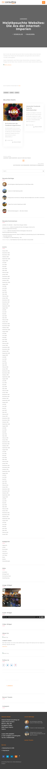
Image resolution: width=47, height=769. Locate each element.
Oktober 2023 (5, 256)
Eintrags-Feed (5, 574)
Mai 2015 (4, 455)
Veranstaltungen (6, 561)
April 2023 (4, 268)
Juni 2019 (4, 359)
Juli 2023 (4, 262)
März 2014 (4, 483)
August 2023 (5, 260)
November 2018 (5, 372)
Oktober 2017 (5, 398)
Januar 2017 (5, 416)
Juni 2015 (4, 453)
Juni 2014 (4, 477)
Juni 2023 (4, 264)
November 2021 (5, 302)
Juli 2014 (4, 475)
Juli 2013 (4, 498)
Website (16, 92)
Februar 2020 (5, 343)
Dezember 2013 (5, 489)
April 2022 (4, 292)
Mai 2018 (4, 384)
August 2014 (5, 473)
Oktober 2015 (5, 445)
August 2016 (5, 426)
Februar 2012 (5, 532)
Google (11, 92)
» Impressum (5, 750)
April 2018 (4, 386)
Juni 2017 (4, 406)
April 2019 (4, 363)
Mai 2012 (4, 526)
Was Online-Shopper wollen (20, 224)
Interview (4, 551)
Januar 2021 (5, 321)
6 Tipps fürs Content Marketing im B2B (17, 204)
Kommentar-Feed (6, 576)
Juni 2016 (4, 430)
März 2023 (4, 270)
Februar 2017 (5, 414)
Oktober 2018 (5, 374)
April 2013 (4, 504)
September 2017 (6, 400)
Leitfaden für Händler (7, 224)
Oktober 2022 (5, 280)
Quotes (4, 559)
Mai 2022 (4, 290)
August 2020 (5, 331)
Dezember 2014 (5, 465)
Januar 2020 (5, 345)
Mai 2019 (4, 361)
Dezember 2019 (5, 347)
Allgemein (4, 545)
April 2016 (4, 433)
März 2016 (4, 435)
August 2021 (5, 307)
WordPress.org (5, 578)
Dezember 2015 (5, 441)
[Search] (43, 171)
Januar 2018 (5, 392)
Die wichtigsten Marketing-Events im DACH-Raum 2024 (20, 184)
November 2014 (5, 467)
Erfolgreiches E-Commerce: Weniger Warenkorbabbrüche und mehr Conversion (26, 197)
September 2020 (6, 329)
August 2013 (5, 496)
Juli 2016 (4, 428)
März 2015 (4, 459)
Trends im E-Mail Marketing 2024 (15, 191)
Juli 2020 (4, 333)
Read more (4, 646)
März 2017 (4, 412)
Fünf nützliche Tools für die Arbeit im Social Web (21, 239)
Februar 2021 (5, 319)
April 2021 (4, 315)
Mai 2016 (4, 432)
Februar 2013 (5, 508)
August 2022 (5, 284)
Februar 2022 (5, 296)
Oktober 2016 (5, 422)
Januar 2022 (5, 298)
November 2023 (6, 254)
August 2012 (5, 520)
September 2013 (6, 495)
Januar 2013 (5, 510)
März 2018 (4, 388)
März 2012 (4, 530)
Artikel (3, 547)
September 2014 (6, 471)
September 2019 (6, 353)
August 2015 (5, 449)
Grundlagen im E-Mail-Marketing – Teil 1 (13, 237)
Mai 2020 (4, 337)
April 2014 (4, 481)
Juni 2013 (4, 500)
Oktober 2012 (5, 516)
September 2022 (6, 282)
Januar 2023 (5, 274)
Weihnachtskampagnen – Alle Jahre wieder (18, 210)
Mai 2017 (4, 408)
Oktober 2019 (5, 351)
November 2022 (6, 278)
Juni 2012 (4, 524)
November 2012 (5, 514)
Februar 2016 (5, 437)
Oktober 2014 (5, 469)
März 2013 (4, 506)
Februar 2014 (5, 485)
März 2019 (4, 365)
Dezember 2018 (5, 370)
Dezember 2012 (5, 512)
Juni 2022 (4, 288)
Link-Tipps (4, 555)
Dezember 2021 (5, 300)
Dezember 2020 (6, 323)
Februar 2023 (5, 272)
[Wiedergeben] (4, 617)
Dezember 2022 (6, 276)
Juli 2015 (4, 451)
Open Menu (43, 2)
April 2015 (4, 457)
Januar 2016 (5, 439)
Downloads (5, 549)
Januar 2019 (5, 369)
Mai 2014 (4, 479)
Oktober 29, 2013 (18, 34)
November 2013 (5, 491)
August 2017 (5, 402)
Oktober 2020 (5, 327)
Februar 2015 (5, 461)
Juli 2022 (4, 286)
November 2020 (6, 325)
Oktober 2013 (5, 493)
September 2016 (6, 424)
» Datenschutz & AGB (8, 748)
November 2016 (5, 420)
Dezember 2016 (5, 418)
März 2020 (4, 341)
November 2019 (5, 349)
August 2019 (5, 355)
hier (19, 85)
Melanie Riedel (30, 34)
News (3, 557)
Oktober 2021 (5, 304)
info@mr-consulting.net (13, 735)
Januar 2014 (5, 487)
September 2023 (6, 258)
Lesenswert (23, 18)
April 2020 (4, 339)
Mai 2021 (4, 313)
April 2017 (4, 410)
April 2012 (4, 528)
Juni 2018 (4, 382)
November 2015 (5, 443)
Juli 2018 (4, 380)
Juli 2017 (4, 404)
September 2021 (6, 306)
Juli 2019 (4, 357)
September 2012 (6, 518)
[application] (23, 617)
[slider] (42, 617)
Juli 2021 (4, 309)
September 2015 (6, 447)
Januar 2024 (5, 250)
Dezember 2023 (6, 252)
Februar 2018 (5, 390)
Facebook (6, 92)
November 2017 (5, 396)
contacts (10, 685)
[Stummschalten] (39, 617)
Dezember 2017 (5, 394)
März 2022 (4, 294)
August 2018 (5, 378)
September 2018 (6, 376)
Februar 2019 (5, 367)
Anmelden (4, 572)
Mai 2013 (4, 502)
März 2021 (4, 317)
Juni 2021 (4, 311)
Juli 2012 (4, 522)
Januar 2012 (5, 534)
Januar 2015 (5, 463)
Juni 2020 (4, 335)
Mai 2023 (4, 266)
